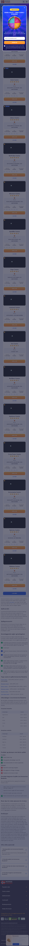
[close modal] (24, 7)
